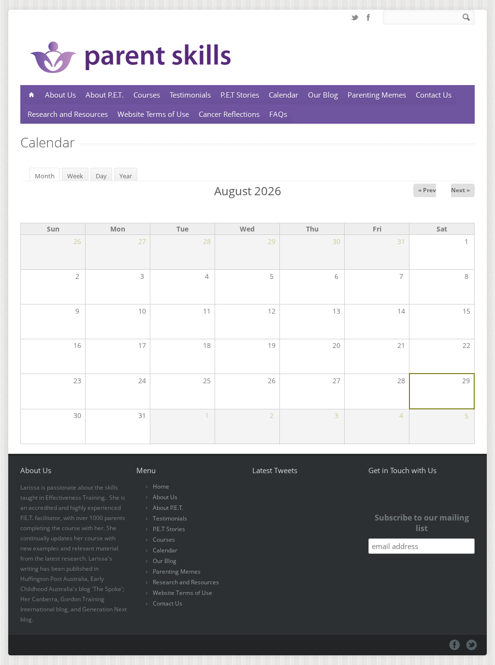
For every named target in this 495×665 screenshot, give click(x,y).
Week (75, 176)
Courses (146, 95)
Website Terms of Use (153, 114)
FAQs (278, 114)
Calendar (283, 95)
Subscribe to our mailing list (422, 523)
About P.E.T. (105, 95)
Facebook (368, 17)
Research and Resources (68, 114)
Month (47, 176)
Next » (460, 190)
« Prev (427, 190)
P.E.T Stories (239, 95)
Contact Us (433, 95)
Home (161, 486)
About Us (60, 95)
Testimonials (190, 95)
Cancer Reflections (229, 114)
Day (101, 176)
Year (125, 176)
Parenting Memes (377, 95)
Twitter (355, 17)
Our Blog (323, 95)
